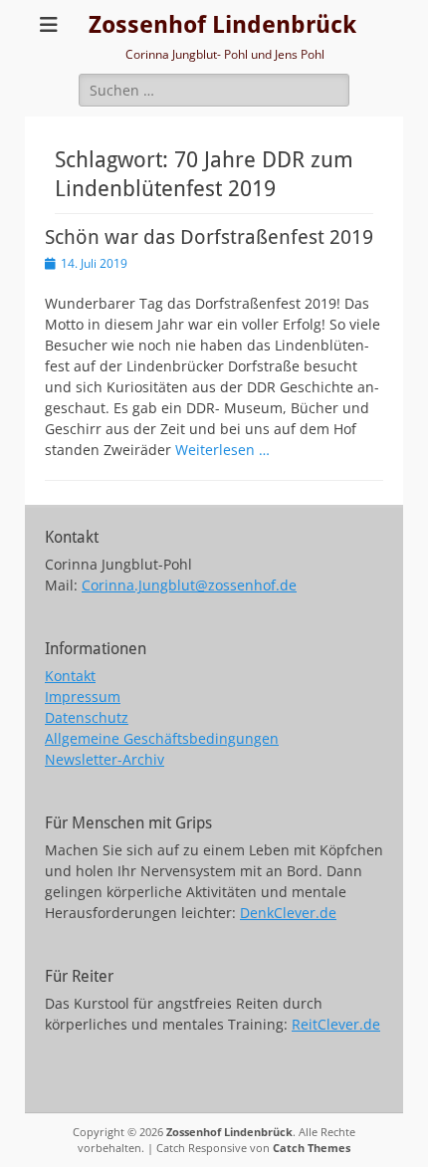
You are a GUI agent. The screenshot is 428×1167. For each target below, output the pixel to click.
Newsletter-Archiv (104, 759)
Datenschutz (86, 717)
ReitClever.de (336, 1024)
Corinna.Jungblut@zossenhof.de (189, 585)
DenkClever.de (288, 912)
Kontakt (70, 675)
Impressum (82, 696)
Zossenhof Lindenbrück (222, 25)
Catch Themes (311, 1147)
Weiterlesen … (222, 449)
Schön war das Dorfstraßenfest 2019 (209, 237)
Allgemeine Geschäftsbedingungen (162, 738)
